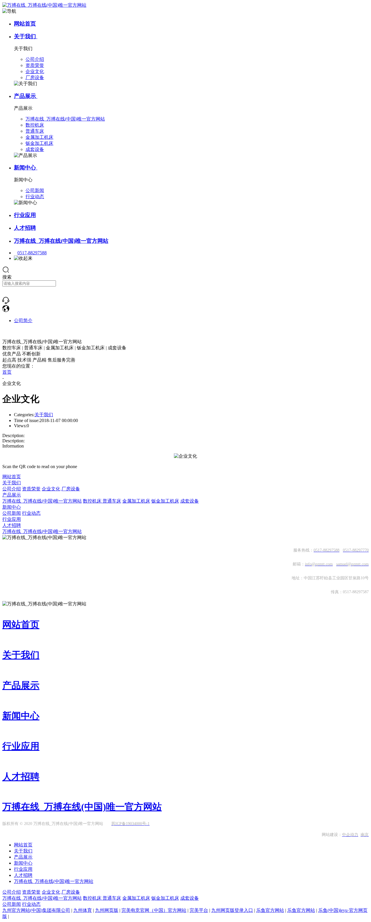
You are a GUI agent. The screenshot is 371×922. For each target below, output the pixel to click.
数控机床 (93, 501)
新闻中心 (25, 168)
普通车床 (112, 501)
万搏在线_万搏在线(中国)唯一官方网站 (61, 241)
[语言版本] (5, 310)
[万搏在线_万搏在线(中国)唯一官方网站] (5, 302)
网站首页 (25, 24)
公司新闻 (11, 513)
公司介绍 (11, 488)
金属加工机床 (136, 501)
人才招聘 (25, 228)
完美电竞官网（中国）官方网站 (153, 910)
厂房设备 (70, 488)
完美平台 (199, 910)
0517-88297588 (32, 252)
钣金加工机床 (165, 501)
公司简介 (23, 320)
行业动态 (31, 513)
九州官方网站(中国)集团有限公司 (36, 910)
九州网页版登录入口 (232, 910)
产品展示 (25, 96)
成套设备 (189, 501)
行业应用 (25, 215)
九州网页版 (106, 910)
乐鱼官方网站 (270, 910)
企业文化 (51, 488)
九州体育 (82, 910)
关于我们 (25, 36)
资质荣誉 (31, 488)
